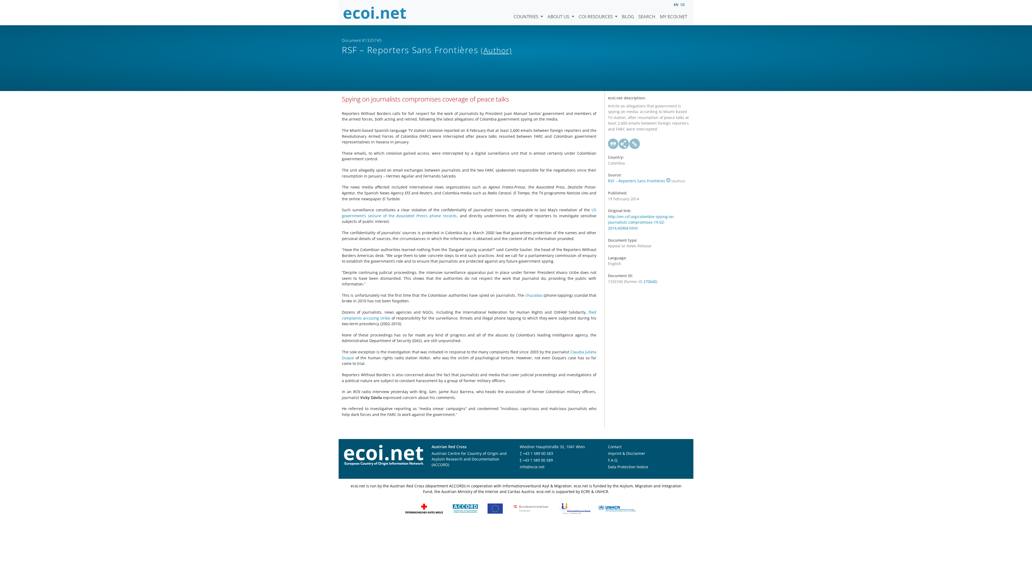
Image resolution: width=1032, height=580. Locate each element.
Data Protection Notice (628, 466)
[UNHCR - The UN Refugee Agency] (617, 508)
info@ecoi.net (532, 466)
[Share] (624, 144)
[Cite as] (613, 144)
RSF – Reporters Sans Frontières (636, 180)
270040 (649, 281)
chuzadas (534, 295)
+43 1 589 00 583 (538, 453)
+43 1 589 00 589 (538, 460)
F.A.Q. (613, 460)
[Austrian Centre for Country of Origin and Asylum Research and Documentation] (465, 508)
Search (646, 16)
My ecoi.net (673, 16)
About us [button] (558, 16)
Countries (526, 16)
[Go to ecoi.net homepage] (375, 12)
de (682, 4)
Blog (628, 16)
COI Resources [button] (596, 16)
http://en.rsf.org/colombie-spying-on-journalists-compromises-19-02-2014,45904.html (641, 222)
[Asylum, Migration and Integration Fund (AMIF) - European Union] (495, 508)
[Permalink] (634, 144)
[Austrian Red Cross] (424, 508)
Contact (615, 446)
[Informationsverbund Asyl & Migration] (574, 508)
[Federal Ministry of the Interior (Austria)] (530, 508)
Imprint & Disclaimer (626, 453)
